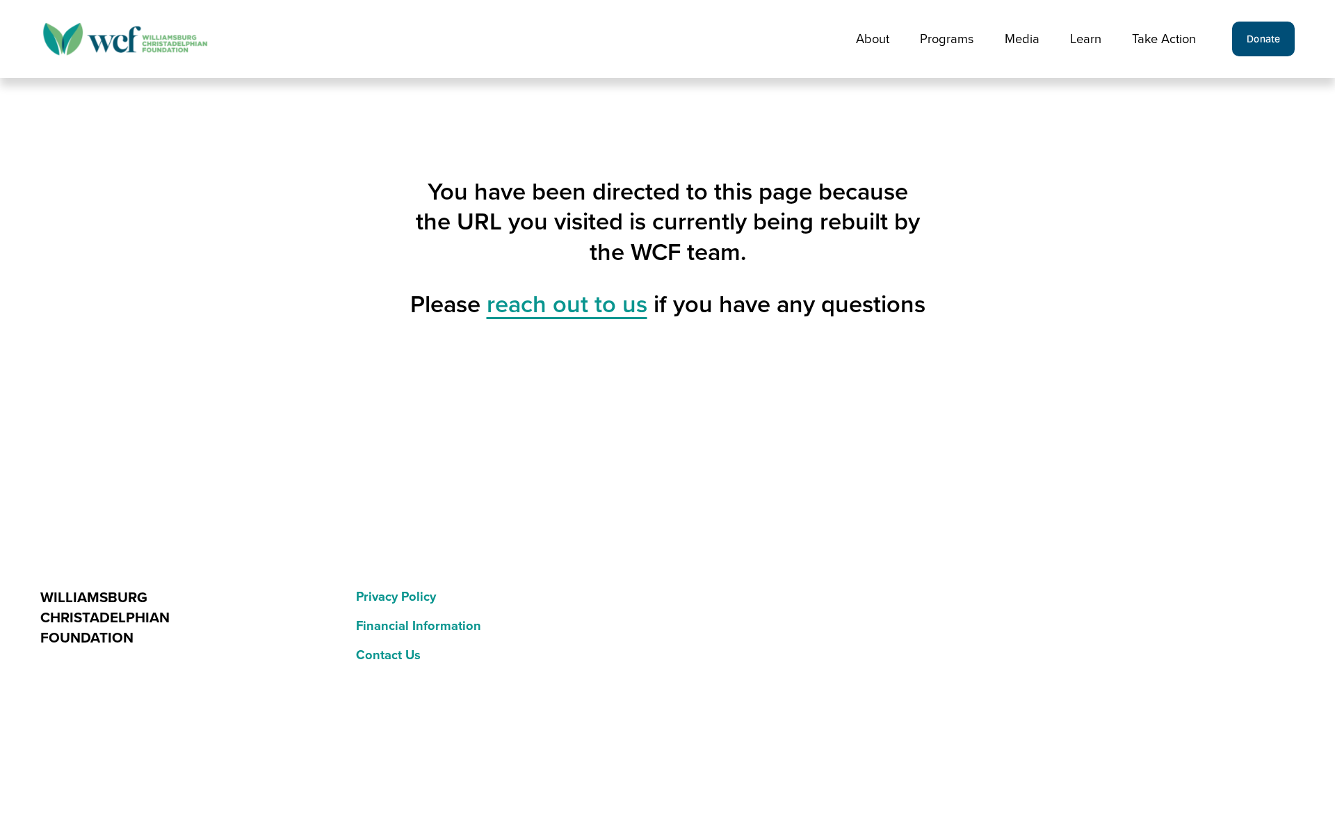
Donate (1264, 39)
